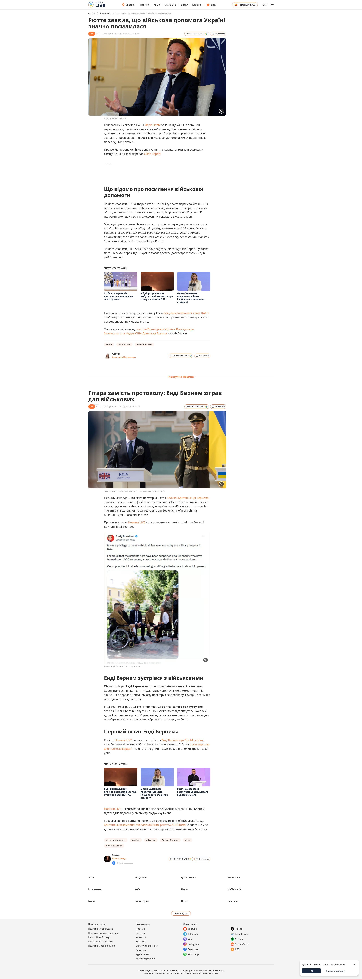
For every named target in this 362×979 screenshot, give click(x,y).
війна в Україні (144, 344)
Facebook (193, 949)
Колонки (197, 4)
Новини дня (105, 13)
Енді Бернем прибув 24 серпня (182, 740)
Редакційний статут (99, 937)
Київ (137, 889)
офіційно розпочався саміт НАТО (186, 313)
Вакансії (140, 933)
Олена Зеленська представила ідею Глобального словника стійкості (190, 298)
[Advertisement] (155, 172)
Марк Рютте (153, 125)
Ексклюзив (94, 889)
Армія (157, 4)
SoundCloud (241, 944)
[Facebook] (113, 863)
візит (187, 840)
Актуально (141, 877)
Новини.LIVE (136, 522)
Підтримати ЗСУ (247, 4)
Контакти (141, 937)
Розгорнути (181, 913)
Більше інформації (335, 971)
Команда (141, 949)
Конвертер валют (145, 958)
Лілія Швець (119, 858)
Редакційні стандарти (100, 941)
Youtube (192, 928)
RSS (237, 949)
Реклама (140, 941)
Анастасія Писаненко (124, 357)
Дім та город (188, 877)
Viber (190, 939)
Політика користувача (100, 928)
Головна (91, 13)
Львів (184, 889)
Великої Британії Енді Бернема (188, 498)
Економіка (170, 4)
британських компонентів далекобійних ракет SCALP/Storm (145, 825)
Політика (232, 901)
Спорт (184, 4)
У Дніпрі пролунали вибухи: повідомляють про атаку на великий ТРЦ (157, 296)
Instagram (193, 944)
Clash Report (152, 154)
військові (150, 840)
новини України (114, 845)
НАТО (109, 344)
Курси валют (143, 954)
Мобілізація (234, 889)
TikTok (238, 928)
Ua (264, 4)
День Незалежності (115, 840)
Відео (213, 4)
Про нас (140, 928)
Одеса (184, 901)
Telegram (193, 934)
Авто (91, 877)
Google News (242, 934)
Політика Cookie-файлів (101, 945)
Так (311, 970)
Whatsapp (193, 954)
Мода (91, 901)
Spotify (239, 939)
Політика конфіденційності (103, 933)
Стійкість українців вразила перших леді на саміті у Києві (118, 296)
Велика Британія (170, 840)
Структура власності (147, 945)
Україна (130, 4)
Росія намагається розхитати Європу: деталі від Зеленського (192, 791)
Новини (144, 4)
